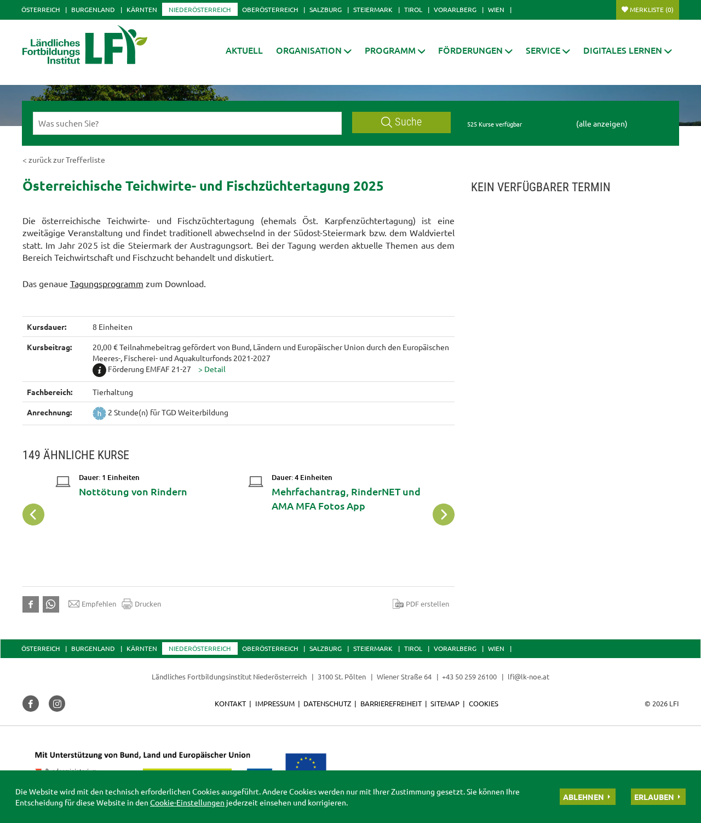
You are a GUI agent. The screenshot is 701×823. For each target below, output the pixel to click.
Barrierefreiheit (391, 703)
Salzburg (325, 9)
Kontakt (230, 703)
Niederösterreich (200, 9)
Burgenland (93, 9)
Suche (408, 122)
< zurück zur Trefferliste (63, 159)
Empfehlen (99, 603)
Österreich (40, 9)
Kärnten (142, 9)
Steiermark (373, 9)
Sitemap (444, 703)
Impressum (275, 703)
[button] (314, 50)
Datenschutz (327, 703)
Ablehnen (583, 797)
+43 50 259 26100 (469, 676)
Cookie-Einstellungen (187, 802)
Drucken (148, 603)
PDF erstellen (427, 603)
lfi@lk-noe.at (528, 676)
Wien (496, 9)
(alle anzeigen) (602, 123)
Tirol (413, 9)
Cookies (483, 703)
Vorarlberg (455, 9)
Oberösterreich (270, 9)
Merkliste (652, 9)
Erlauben (654, 797)
